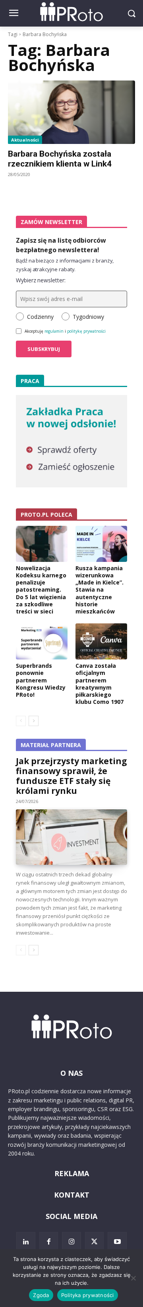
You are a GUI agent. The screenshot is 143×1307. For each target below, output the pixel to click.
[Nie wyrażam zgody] (133, 1278)
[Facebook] (48, 1241)
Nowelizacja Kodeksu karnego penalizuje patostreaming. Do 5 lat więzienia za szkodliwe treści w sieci (41, 589)
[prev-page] (21, 721)
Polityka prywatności (87, 1295)
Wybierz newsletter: (41, 280)
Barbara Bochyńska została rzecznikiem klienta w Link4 (60, 159)
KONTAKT (71, 1195)
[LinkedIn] (25, 1241)
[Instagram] (71, 1241)
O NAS (71, 1073)
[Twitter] (94, 1241)
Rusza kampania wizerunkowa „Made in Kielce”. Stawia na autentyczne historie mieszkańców (99, 589)
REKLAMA (71, 1173)
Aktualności (25, 140)
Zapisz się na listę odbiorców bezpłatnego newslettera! (61, 245)
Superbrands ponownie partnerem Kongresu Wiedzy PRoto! (41, 680)
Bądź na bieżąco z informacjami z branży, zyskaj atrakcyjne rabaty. (65, 265)
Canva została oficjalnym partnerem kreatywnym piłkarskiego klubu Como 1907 (99, 683)
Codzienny (40, 316)
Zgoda (41, 1295)
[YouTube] (117, 1241)
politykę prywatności (86, 331)
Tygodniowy (88, 316)
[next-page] (34, 721)
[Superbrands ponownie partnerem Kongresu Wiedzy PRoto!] (42, 641)
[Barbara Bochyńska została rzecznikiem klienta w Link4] (71, 112)
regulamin (54, 331)
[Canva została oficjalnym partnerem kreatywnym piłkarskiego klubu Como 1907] (101, 641)
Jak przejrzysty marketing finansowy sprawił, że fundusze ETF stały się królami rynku (71, 775)
